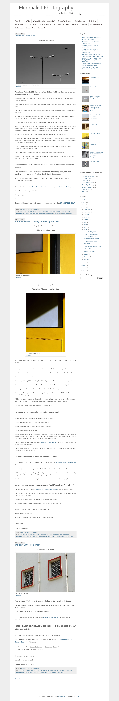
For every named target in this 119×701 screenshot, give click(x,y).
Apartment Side (94, 161)
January (86, 259)
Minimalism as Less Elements (41, 187)
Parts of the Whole (87, 182)
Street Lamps (65, 213)
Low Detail (85, 180)
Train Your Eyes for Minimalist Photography (95, 116)
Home (46, 678)
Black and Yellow (24, 534)
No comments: (35, 209)
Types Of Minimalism (88, 39)
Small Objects (86, 189)
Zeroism (84, 191)
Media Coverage (80, 21)
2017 (84, 262)
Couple (34, 211)
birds (21, 211)
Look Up (40, 670)
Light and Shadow (53, 534)
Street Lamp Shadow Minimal (92, 246)
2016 (84, 265)
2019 (84, 204)
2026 (84, 199)
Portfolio (27, 21)
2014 (84, 270)
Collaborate (19, 28)
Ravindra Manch (35, 672)
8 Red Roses (87, 248)
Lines (60, 534)
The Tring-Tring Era (95, 133)
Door (31, 534)
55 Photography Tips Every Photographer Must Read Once (91, 68)
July (85, 222)
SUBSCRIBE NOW (67, 203)
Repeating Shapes (87, 185)
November (87, 212)
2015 (84, 267)
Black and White (27, 211)
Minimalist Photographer (39, 213)
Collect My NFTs (63, 24)
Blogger (77, 696)
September (87, 217)
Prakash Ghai (57, 213)
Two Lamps (87, 243)
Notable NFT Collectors (47, 24)
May (85, 227)
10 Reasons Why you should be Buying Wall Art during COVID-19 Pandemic (91, 60)
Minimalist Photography (66, 187)
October (86, 214)
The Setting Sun (94, 77)
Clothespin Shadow (89, 251)
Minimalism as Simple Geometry (46, 489)
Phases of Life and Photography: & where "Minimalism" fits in (92, 64)
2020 (84, 202)
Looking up (61, 211)
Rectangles (44, 672)
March (86, 254)
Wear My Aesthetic (96, 24)
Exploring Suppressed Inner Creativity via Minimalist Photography (90, 50)
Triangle (66, 536)
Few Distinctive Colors (88, 176)
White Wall (60, 672)
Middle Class (93, 124)
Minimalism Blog (27, 213)
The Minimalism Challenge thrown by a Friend (37, 221)
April (85, 229)
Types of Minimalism (64, 21)
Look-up (55, 211)
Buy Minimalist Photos (79, 24)
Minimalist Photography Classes (25, 24)
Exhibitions (92, 21)
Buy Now (18, 86)
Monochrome (49, 213)
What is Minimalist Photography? (44, 21)
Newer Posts (19, 678)
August (86, 219)
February (87, 257)
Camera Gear (30, 28)
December (87, 209)
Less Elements (48, 211)
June (85, 224)
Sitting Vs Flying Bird (25, 36)
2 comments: (35, 532)
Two (71, 213)
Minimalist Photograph (50, 617)
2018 (84, 207)
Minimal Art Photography (49, 670)
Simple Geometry (59, 536)
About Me (18, 21)
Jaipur (42, 211)
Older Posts (72, 678)
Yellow (71, 536)
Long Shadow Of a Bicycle (91, 241)
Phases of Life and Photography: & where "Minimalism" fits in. (95, 108)
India (38, 211)
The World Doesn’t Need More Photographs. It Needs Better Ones (92, 55)
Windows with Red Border (27, 545)
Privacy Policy (62, 696)
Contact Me (42, 28)
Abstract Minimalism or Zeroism (96, 143)
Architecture (23, 670)
